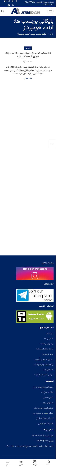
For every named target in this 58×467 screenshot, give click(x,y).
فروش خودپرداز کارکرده (44, 374)
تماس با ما (49, 338)
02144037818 (48, 4)
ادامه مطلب (28, 78)
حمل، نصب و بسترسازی (43, 413)
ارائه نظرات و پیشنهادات (44, 364)
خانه (52, 34)
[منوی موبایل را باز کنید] (50, 11)
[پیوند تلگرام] (9, 5)
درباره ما (50, 333)
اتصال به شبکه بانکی (45, 418)
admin (30, 61)
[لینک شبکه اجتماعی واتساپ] (12, 5)
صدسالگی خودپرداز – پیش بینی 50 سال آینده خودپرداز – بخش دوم (28, 54)
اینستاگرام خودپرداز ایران (43, 387)
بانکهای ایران (48, 402)
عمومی (28, 48)
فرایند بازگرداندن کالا (45, 349)
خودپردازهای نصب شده (44, 408)
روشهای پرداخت (47, 343)
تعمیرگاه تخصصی (46, 423)
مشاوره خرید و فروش (44, 359)
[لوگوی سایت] (25, 11)
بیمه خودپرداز (48, 354)
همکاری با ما (48, 369)
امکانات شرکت (47, 392)
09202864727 (30, 2)
